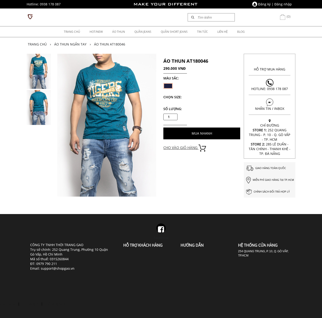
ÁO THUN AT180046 (109, 44)
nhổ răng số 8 (55, 303)
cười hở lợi (8, 303)
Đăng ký (264, 4)
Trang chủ (37, 44)
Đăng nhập (283, 4)
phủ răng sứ (30, 303)
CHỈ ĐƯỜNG (269, 139)
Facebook (161, 237)
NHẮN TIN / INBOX (269, 108)
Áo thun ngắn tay (70, 44)
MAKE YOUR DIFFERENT (165, 4)
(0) (288, 16)
